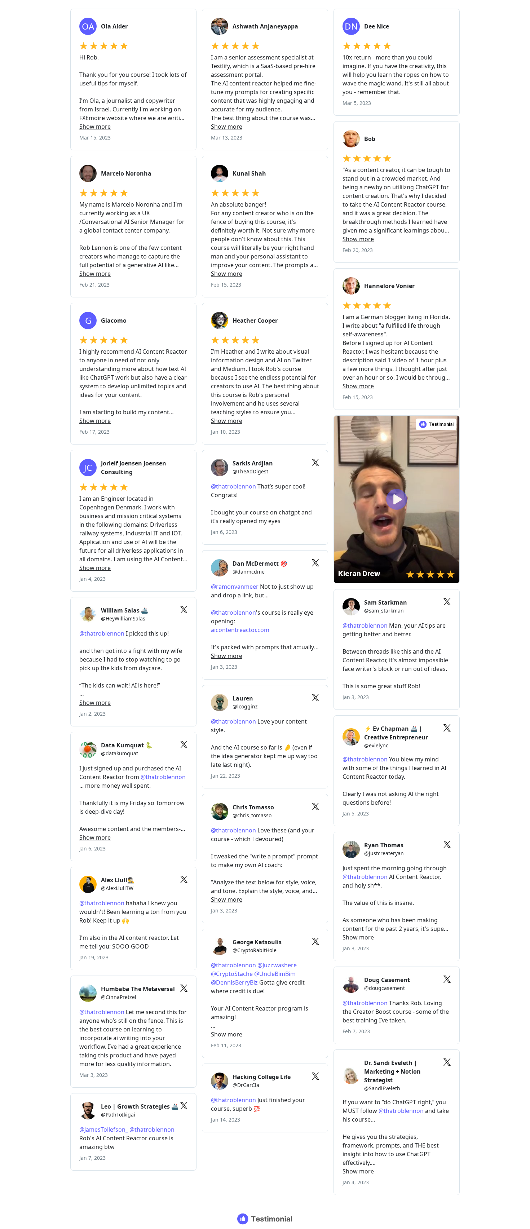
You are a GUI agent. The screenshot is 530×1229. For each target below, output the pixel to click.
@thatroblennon (233, 486)
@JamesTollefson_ (103, 1129)
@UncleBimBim (275, 974)
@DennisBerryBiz (234, 982)
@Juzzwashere (277, 965)
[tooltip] (342, 424)
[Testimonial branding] (265, 1219)
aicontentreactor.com (240, 630)
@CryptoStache (232, 974)
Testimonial (441, 424)
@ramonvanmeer (235, 587)
